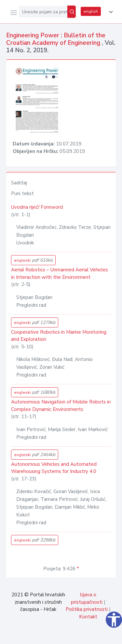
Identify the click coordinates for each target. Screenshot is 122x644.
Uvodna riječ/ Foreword (37, 207)
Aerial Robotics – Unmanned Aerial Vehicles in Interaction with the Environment (59, 273)
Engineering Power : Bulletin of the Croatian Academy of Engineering (55, 39)
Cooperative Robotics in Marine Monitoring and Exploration (58, 336)
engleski (33, 260)
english (91, 11)
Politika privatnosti (87, 609)
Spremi (68, 635)
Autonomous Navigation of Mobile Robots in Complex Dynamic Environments (61, 406)
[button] (109, 12)
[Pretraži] (71, 12)
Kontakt (88, 616)
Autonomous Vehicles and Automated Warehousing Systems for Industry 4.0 (54, 468)
